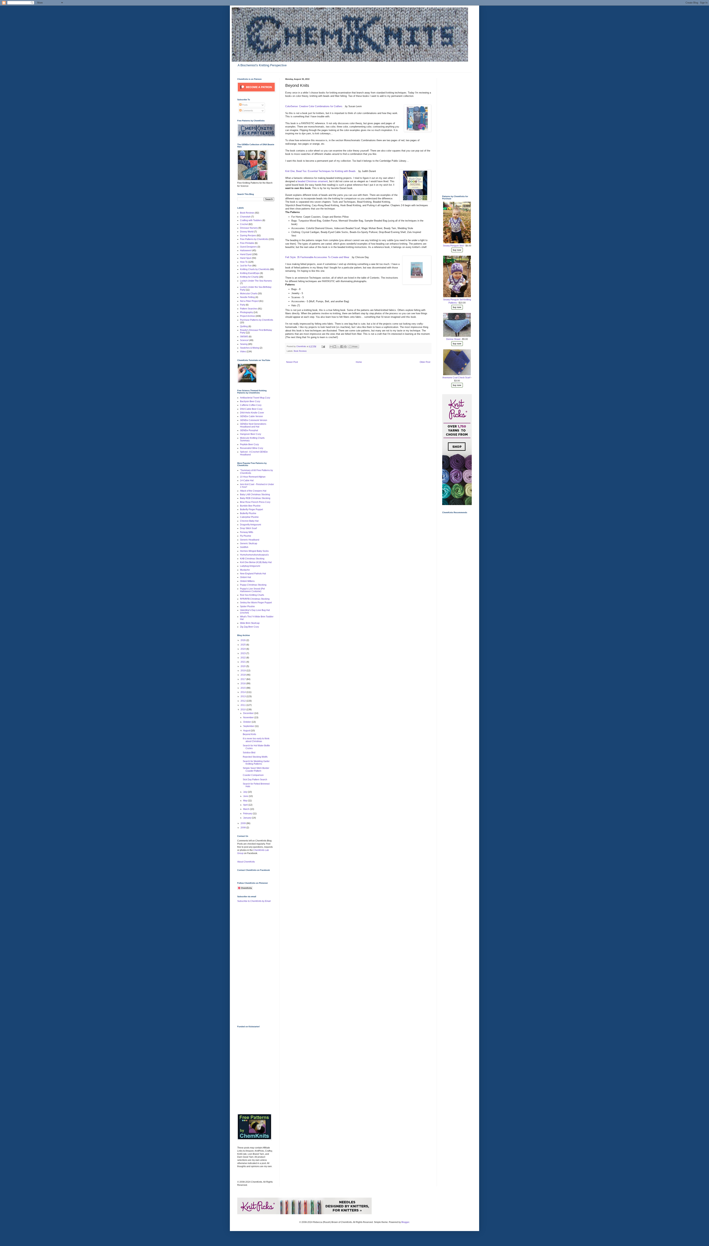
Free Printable (247, 243)
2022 (243, 657)
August (247, 730)
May (245, 800)
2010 (243, 709)
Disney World (247, 231)
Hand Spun (245, 258)
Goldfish (244, 547)
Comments (247, 110)
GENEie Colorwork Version (253, 420)
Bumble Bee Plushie (250, 505)
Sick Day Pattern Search (255, 779)
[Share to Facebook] (342, 346)
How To (244, 262)
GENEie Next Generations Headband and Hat (253, 425)
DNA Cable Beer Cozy (251, 409)
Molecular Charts (248, 293)
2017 (243, 679)
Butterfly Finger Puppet (251, 509)
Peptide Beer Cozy (249, 444)
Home (359, 362)
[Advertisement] (252, 963)
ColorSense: (291, 106)
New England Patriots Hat (253, 573)
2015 (243, 688)
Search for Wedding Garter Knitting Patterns (256, 762)
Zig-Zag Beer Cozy (249, 626)
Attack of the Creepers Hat (253, 491)
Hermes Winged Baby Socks (254, 551)
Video (243, 351)
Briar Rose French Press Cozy (255, 502)
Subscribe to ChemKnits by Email (254, 901)
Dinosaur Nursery (249, 228)
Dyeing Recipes (248, 235)
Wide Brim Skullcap (250, 623)
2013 (243, 696)
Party (242, 305)
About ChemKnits (246, 861)
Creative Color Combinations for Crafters (320, 106)
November (248, 717)
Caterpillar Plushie (249, 517)
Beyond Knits (249, 734)
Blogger (405, 1222)
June (246, 796)
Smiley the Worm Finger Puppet (256, 602)
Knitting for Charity (249, 277)
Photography (246, 312)
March (246, 809)
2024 (243, 649)
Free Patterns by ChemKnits (254, 239)
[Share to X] (338, 346)
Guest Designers (248, 247)
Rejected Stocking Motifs (255, 757)
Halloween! (245, 250)
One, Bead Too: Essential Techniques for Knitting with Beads (323, 171)
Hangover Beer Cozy (250, 434)
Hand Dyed (245, 254)
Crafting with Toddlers (251, 220)
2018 (243, 675)
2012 (243, 701)
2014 (243, 692)
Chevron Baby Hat (249, 521)
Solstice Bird (249, 752)
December (248, 713)
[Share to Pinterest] (345, 346)
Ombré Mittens (247, 581)
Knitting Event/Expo (250, 273)
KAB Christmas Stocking (252, 558)
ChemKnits (301, 346)
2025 (243, 644)
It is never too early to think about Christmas (256, 739)
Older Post (425, 362)
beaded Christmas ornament (313, 181)
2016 (243, 683)
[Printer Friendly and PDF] (353, 348)
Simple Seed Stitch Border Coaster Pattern (256, 769)
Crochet (244, 224)
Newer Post (292, 362)
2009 (243, 823)
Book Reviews (300, 351)
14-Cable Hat (247, 480)
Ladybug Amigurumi (250, 566)
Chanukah (245, 216)
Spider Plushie (247, 606)
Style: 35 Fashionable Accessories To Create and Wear (319, 257)
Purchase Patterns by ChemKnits (256, 320)
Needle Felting (247, 297)
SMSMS (244, 336)
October (247, 722)
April (245, 805)
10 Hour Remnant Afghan (253, 476)
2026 (243, 640)
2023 (243, 653)
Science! (244, 340)
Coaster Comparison (253, 775)
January (247, 818)
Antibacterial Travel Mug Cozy (255, 397)
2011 (243, 705)
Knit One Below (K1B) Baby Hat (256, 562)
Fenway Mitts (246, 532)
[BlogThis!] (335, 346)
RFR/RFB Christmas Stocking (255, 599)
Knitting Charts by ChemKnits (254, 269)
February (248, 813)
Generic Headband (249, 539)
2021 (243, 662)
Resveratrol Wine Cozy (251, 448)
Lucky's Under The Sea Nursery (256, 280)
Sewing (244, 344)
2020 (243, 666)
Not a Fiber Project (249, 301)
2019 (243, 670)
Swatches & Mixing (249, 348)
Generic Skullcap (248, 543)
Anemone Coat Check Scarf (456, 377)
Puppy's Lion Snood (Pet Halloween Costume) (252, 590)
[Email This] (331, 346)
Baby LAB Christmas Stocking (255, 494)
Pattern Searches (248, 308)
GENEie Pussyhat (249, 430)
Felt (287, 257)
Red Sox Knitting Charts (252, 595)
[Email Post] (323, 346)
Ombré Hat (245, 577)
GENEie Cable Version (251, 416)
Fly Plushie (245, 536)
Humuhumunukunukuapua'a (254, 554)
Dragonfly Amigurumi (250, 524)
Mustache (245, 570)
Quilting (244, 326)
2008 (243, 827)
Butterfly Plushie (248, 513)
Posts (245, 105)
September (249, 726)
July (245, 792)
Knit (287, 171)
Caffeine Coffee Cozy (250, 405)
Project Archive (247, 316)
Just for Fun (246, 265)
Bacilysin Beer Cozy (250, 401)
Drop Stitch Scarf (248, 528)
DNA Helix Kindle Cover (252, 412)
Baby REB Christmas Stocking (255, 498)
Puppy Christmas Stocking (253, 585)
